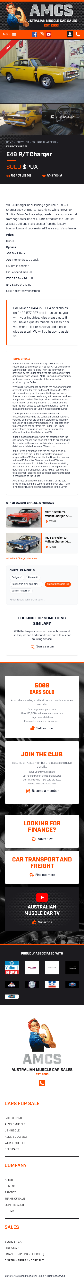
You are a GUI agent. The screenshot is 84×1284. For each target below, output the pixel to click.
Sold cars (12, 1149)
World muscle (15, 1143)
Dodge (17, 577)
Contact (11, 1186)
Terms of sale (15, 1198)
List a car (12, 1248)
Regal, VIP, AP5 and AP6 (26, 584)
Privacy (10, 1192)
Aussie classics (16, 1137)
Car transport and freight (24, 1260)
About (9, 1180)
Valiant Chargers (44, 142)
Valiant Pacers (21, 591)
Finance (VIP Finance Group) (24, 1254)
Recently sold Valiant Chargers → (28, 600)
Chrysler (23, 142)
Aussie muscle (15, 1124)
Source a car (14, 1241)
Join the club (14, 1205)
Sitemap (10, 1211)
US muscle (12, 1130)
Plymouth (33, 577)
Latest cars (13, 1118)
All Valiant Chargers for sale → (23, 559)
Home (9, 142)
